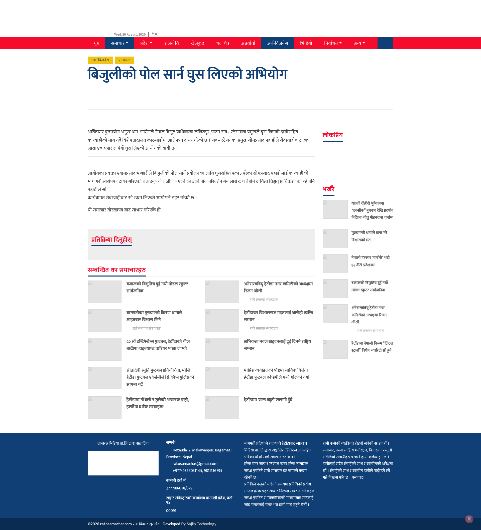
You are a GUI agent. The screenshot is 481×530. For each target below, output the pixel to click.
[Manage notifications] (469, 519)
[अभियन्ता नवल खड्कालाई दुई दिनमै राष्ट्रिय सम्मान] (224, 349)
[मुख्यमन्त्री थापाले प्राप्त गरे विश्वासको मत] (337, 238)
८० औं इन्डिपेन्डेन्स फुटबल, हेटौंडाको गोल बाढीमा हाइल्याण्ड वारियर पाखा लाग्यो (158, 345)
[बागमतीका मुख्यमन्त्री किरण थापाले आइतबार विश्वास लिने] (107, 320)
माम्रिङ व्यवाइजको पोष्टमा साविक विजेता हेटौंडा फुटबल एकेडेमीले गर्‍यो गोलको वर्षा (276, 374)
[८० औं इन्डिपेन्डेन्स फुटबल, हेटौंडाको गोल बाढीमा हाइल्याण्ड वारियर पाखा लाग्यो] (107, 349)
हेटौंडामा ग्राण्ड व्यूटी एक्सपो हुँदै (268, 399)
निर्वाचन (331, 43)
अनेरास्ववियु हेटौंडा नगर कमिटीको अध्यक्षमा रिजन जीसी (278, 287)
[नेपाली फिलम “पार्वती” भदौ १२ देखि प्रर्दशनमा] (337, 263)
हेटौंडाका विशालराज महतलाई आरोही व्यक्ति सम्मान (278, 316)
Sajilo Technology (201, 524)
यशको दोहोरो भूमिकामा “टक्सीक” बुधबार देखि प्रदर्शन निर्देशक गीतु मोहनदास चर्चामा (372, 210)
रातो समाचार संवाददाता (264, 300)
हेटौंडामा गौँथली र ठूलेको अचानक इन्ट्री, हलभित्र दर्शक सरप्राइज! (158, 403)
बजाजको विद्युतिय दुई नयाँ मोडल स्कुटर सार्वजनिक (157, 287)
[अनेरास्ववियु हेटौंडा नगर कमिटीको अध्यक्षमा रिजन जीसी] (224, 292)
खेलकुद (197, 43)
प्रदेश (144, 43)
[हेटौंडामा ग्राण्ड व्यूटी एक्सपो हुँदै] (224, 407)
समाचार (118, 43)
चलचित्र (222, 43)
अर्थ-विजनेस (277, 43)
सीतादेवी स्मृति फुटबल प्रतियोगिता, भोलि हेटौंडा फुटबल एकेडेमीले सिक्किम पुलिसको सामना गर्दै (160, 377)
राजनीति (171, 43)
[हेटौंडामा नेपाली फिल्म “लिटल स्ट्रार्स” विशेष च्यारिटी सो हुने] (337, 349)
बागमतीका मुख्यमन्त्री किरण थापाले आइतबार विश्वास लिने (154, 316)
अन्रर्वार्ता (248, 43)
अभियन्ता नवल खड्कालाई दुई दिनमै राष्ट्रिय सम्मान (277, 345)
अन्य (357, 43)
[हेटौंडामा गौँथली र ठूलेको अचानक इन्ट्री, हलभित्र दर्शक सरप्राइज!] (107, 407)
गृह (96, 43)
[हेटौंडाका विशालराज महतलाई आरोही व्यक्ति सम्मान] (224, 320)
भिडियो (306, 43)
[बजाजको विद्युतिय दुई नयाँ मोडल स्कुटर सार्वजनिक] (107, 292)
